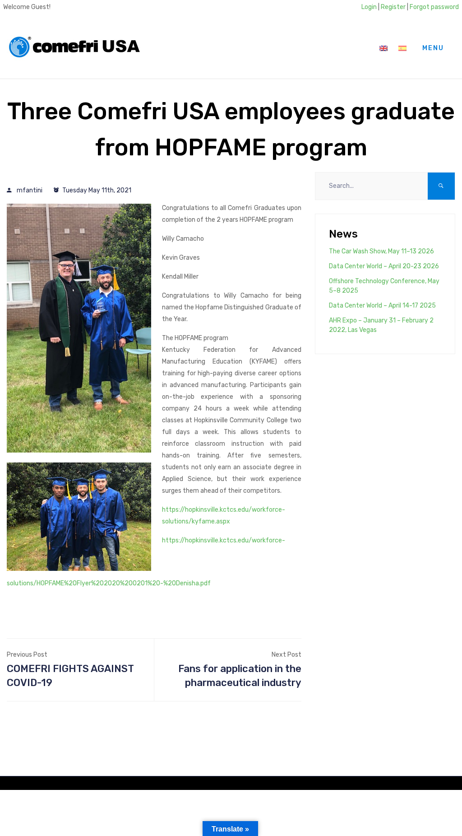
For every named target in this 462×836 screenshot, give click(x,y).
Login (369, 7)
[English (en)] (383, 48)
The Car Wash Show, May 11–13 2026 (381, 251)
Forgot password (434, 7)
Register (393, 7)
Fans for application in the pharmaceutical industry (239, 676)
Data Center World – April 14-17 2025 (382, 305)
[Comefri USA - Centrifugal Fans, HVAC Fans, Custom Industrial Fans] (74, 48)
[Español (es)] (402, 48)
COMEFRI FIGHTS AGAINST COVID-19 (70, 676)
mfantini (29, 190)
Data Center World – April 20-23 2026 (384, 266)
